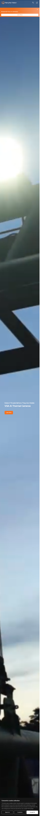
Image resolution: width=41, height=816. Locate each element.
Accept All (32, 812)
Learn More (20, 14)
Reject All (7, 812)
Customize (19, 812)
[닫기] (37, 9)
